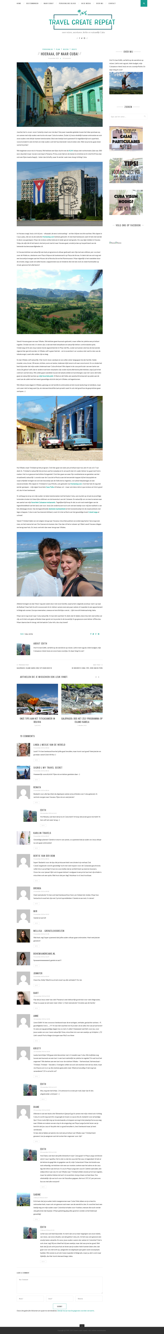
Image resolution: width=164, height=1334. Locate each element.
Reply (36, 760)
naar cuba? (49, 3)
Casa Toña (50, 487)
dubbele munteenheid (57, 509)
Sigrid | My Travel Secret (48, 767)
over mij (99, 3)
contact (112, 3)
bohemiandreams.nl (44, 953)
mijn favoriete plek (46, 376)
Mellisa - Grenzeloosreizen (48, 930)
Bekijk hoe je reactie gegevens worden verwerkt (75, 1311)
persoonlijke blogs (67, 3)
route (74, 49)
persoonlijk (48, 49)
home (19, 3)
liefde (31, 634)
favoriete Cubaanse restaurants (43, 502)
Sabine (37, 1194)
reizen (66, 49)
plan (58, 49)
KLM (71, 150)
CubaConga (93, 512)
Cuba (26, 634)
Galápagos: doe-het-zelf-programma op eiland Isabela (82, 720)
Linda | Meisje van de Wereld (49, 744)
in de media (86, 3)
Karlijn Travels (42, 833)
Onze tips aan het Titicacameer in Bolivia (37, 720)
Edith (44, 643)
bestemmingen (32, 3)
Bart (36, 993)
